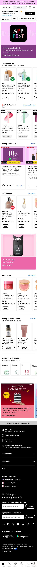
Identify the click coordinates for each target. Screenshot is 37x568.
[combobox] (20, 7)
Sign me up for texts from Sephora (14, 502)
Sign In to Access (8, 347)
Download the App (29, 105)
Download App (8, 186)
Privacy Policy (5, 546)
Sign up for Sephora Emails (11, 513)
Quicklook (5, 75)
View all (32, 144)
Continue (30, 506)
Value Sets (5, 365)
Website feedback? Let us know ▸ (18, 423)
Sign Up (30, 517)
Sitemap (31, 546)
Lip (23, 365)
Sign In (30, 13)
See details (20, 186)
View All (32, 319)
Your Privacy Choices (8, 548)
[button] (8, 337)
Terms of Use (14, 546)
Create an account (7, 15)
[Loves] (30, 7)
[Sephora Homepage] (7, 7)
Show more (31, 193)
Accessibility (23, 546)
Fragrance (14, 365)
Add (5, 98)
